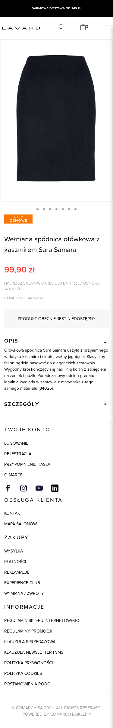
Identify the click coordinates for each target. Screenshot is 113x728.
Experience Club (22, 583)
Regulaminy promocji (28, 631)
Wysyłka (13, 551)
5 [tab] (63, 209)
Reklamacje (17, 572)
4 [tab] (56, 209)
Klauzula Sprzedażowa (29, 642)
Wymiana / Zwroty (24, 593)
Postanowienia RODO (27, 684)
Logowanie (16, 443)
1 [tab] (37, 209)
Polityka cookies (23, 673)
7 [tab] (75, 209)
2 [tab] (44, 209)
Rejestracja (17, 454)
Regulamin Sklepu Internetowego (42, 620)
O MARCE (13, 475)
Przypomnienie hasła (27, 464)
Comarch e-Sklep (68, 714)
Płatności (15, 562)
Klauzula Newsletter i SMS (33, 652)
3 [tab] (50, 209)
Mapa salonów (20, 524)
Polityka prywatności (28, 663)
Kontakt (13, 513)
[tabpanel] (56, 117)
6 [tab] (69, 209)
